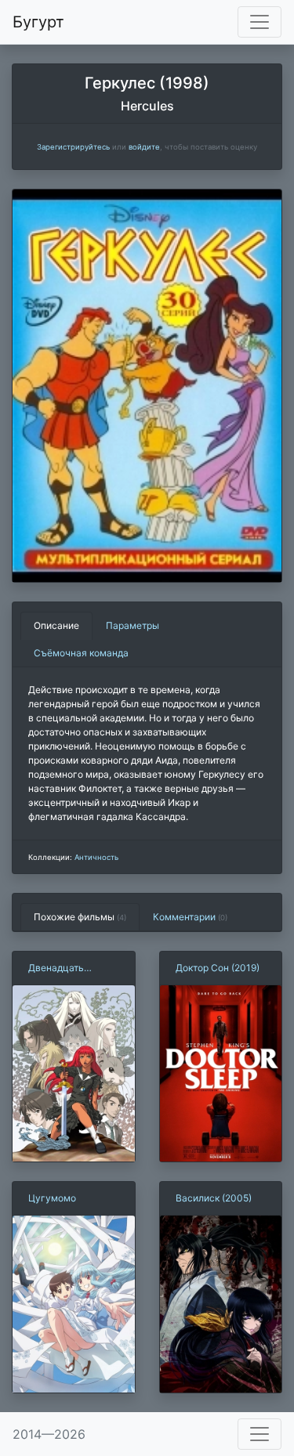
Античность (96, 857)
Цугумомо (52, 1198)
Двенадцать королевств (56, 968)
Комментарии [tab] (190, 917)
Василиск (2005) (214, 1198)
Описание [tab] (56, 625)
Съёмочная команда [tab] (81, 653)
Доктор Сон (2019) (218, 968)
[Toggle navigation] (259, 22)
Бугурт (38, 22)
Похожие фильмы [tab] (80, 917)
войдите (144, 147)
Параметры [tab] (132, 625)
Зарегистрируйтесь (73, 147)
